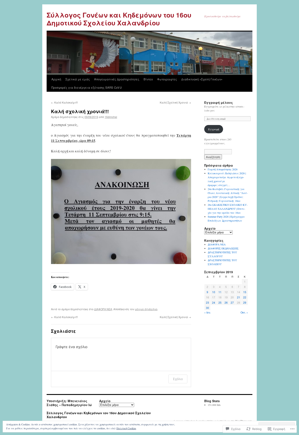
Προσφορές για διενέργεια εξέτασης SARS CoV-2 (86, 87)
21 (238, 297)
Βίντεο (148, 79)
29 (244, 302)
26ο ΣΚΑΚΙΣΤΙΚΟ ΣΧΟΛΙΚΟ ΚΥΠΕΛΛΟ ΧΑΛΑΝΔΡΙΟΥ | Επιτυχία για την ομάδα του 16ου (228, 208)
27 (232, 302)
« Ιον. (207, 312)
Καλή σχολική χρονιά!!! (80, 111)
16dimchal (111, 117)
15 (244, 292)
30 (207, 308)
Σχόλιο (178, 379)
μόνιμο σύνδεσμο (146, 309)
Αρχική (56, 79)
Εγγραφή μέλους (218, 102)
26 (226, 302)
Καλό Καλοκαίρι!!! (64, 102)
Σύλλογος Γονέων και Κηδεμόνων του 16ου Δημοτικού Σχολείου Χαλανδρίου (119, 18)
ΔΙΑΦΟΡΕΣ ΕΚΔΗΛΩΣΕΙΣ (223, 248)
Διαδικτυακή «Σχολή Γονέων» (201, 79)
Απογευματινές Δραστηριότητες (116, 79)
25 (220, 302)
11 (220, 292)
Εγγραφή (213, 129)
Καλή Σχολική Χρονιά (175, 102)
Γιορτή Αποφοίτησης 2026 (222, 169)
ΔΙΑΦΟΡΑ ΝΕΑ (103, 309)
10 (213, 292)
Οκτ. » (244, 312)
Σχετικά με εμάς (77, 79)
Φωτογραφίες (167, 79)
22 (244, 297)
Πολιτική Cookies (126, 428)
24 (213, 302)
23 (207, 302)
